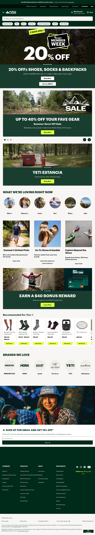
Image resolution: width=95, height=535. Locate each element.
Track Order (84, 6)
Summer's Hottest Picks (16, 250)
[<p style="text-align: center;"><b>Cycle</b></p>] (39, 208)
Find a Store (75, 6)
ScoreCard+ (43, 6)
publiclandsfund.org (23, 530)
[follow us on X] (85, 467)
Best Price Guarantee (61, 486)
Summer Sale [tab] (5, 139)
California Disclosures (88, 521)
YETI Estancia (47, 172)
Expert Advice (65, 6)
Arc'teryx (55, 373)
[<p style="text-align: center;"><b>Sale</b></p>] (85, 208)
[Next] (89, 139)
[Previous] (84, 139)
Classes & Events (53, 6)
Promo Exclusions (60, 497)
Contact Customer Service (27, 489)
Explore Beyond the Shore (75, 251)
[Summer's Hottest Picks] (16, 246)
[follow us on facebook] (78, 467)
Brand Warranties (60, 504)
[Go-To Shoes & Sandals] (47, 246)
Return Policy (59, 475)
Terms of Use (4, 521)
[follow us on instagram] (81, 467)
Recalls (58, 501)
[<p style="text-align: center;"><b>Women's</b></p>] (24, 208)
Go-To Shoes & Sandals (47, 250)
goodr (40, 373)
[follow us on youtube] (89, 467)
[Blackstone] (85, 370)
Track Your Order (24, 493)
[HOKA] (24, 370)
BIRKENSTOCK (9, 373)
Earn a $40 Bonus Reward (47, 295)
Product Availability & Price (63, 489)
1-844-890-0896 (16, 526)
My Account (23, 486)
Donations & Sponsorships (9, 475)
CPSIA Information (61, 493)
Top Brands (41, 482)
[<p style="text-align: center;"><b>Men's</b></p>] (9, 208)
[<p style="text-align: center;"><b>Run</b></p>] (55, 208)
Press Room (5, 489)
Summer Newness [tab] (11, 139)
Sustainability (5, 478)
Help (92, 6)
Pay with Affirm (24, 501)
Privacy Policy (23, 521)
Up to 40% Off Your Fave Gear (48, 119)
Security (58, 508)
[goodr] (39, 370)
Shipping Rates (60, 482)
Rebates (40, 475)
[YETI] (70, 370)
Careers (4, 482)
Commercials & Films (7, 486)
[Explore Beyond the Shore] (78, 246)
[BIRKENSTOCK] (9, 370)
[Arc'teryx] (55, 370)
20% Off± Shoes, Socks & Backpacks (47, 69)
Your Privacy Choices (62, 521)
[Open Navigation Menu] (3, 12)
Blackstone (86, 373)
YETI (70, 373)
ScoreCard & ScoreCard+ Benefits (29, 475)
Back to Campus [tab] (8, 139)
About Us (4, 471)
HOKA (24, 373)
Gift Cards (23, 497)
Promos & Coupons (43, 478)
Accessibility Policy (43, 521)
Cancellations (59, 478)
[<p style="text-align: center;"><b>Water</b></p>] (70, 208)
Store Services (24, 482)
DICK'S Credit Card (31, 6)
